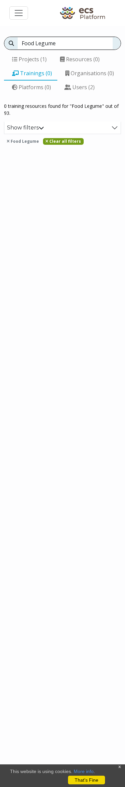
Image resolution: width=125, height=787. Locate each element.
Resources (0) (82, 59)
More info (84, 771)
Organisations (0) (91, 73)
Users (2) (83, 87)
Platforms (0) (34, 87)
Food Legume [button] (24, 141)
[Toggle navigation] (18, 13)
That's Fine (86, 780)
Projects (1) (32, 59)
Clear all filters (64, 141)
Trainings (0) (35, 73)
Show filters (23, 127)
